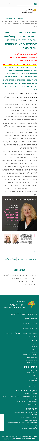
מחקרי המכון (32, 425)
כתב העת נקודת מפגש (29, 417)
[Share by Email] (2, 425)
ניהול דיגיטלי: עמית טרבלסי (25, 439)
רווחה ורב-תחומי (31, 373)
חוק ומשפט (33, 381)
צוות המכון (33, 352)
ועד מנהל (34, 349)
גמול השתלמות (10, 259)
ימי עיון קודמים (32, 386)
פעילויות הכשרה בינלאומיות (27, 402)
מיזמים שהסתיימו (31, 394)
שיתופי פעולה (32, 404)
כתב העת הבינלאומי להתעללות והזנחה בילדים (20, 396)
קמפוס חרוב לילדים (30, 355)
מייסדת (34, 347)
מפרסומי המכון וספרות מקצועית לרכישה (22, 423)
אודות (35, 344)
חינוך (35, 378)
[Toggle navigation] (3, 11)
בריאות (34, 375)
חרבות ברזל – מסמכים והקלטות (25, 412)
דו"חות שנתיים (32, 363)
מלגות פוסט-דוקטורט (29, 428)
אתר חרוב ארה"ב (31, 357)
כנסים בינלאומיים (31, 399)
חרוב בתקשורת (31, 360)
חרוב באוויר (33, 370)
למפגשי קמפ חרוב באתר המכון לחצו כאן (20, 64)
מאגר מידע (33, 415)
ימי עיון (35, 383)
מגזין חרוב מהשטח (30, 420)
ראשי (21, 19)
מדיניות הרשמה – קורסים (27, 259)
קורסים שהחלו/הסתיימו (10, 19)
